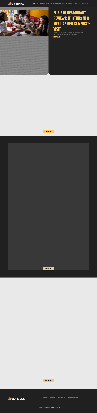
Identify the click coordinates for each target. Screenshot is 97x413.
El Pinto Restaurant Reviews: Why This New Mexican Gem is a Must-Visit (71, 21)
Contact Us (85, 3)
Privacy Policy (61, 398)
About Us (77, 3)
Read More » (57, 37)
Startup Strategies (67, 3)
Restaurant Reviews (43, 3)
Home (34, 3)
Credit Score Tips (56, 3)
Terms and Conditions (73, 398)
